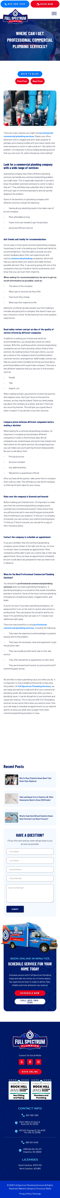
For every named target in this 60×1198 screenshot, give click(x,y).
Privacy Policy (25, 1193)
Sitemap (37, 1193)
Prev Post (22, 81)
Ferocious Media (43, 1188)
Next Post (38, 81)
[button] (54, 13)
